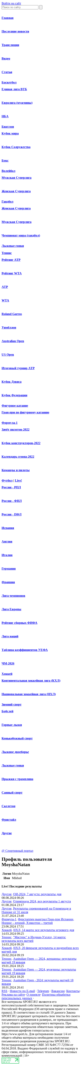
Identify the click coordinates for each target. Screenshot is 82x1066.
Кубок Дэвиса (11, 381)
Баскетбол (9, 82)
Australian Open (13, 341)
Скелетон (8, 806)
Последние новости (15, 31)
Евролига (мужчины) (17, 102)
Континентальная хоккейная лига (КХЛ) (31, 680)
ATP (5, 287)
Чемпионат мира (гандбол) (21, 235)
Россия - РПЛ (11, 487)
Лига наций (10, 636)
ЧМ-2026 (8, 663)
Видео (6, 58)
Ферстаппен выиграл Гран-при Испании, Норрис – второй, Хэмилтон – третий (38, 921)
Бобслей (7, 711)
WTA (5, 300)
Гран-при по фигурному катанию (25, 412)
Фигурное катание (15, 405)
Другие (7, 833)
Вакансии (58, 991)
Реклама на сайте (13, 994)
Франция (8, 582)
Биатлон (8, 126)
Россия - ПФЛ (11, 514)
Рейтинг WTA (12, 273)
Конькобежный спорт (17, 738)
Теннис (7, 253)
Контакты (73, 991)
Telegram (43, 991)
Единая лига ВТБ (14, 89)
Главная (8, 18)
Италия (7, 555)
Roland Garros (12, 314)
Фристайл (9, 819)
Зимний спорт (11, 704)
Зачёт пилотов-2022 (15, 429)
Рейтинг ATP (11, 259)
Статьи (7, 72)
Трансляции (10, 45)
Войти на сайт (11, 3)
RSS (4, 991)
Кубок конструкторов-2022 (21, 443)
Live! (18, 480)
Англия (7, 541)
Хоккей (7, 673)
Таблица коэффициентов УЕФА (25, 650)
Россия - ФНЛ (12, 501)
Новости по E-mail (22, 991)
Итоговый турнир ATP (18, 368)
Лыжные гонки (13, 245)
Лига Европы (11, 609)
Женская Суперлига (16, 191)
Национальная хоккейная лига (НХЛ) (29, 694)
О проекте (33, 994)
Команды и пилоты (16, 470)
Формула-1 (10, 422)
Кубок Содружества (16, 147)
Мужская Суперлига (16, 177)
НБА (5, 116)
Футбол (7, 480)
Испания (8, 528)
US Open (8, 354)
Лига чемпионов (13, 595)
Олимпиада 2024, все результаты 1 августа (42, 901)
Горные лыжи (12, 724)
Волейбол (8, 171)
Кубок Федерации (14, 395)
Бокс (5, 160)
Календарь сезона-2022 (18, 456)
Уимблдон (9, 327)
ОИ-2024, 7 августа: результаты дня (37, 894)
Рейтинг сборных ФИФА (19, 622)
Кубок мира (10, 133)
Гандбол (7, 201)
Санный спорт (12, 792)
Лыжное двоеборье (15, 752)
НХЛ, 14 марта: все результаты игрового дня (43, 930)
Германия (9, 568)
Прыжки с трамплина (17, 779)
